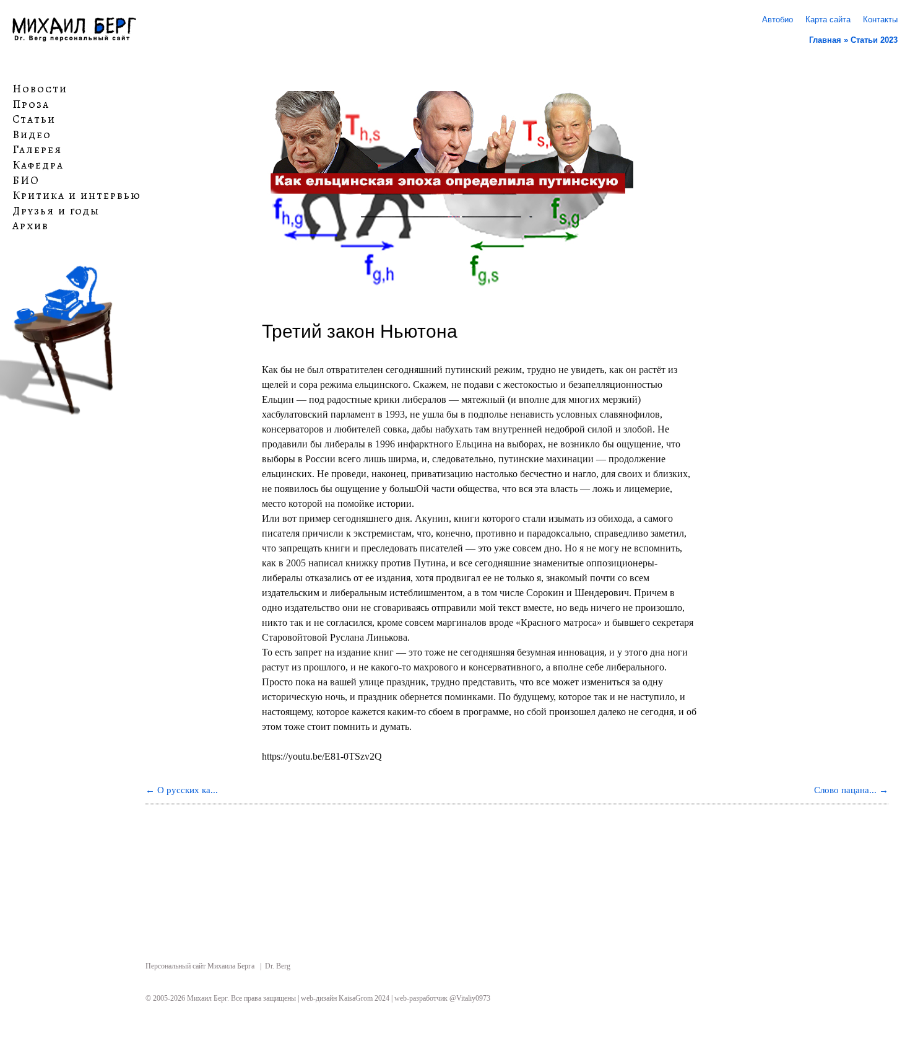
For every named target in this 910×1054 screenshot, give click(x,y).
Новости (39, 89)
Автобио (777, 19)
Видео (31, 135)
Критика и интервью (76, 196)
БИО (26, 180)
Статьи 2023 (874, 40)
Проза (31, 104)
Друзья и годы (56, 211)
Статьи (34, 119)
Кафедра (38, 165)
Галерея (37, 150)
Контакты (880, 19)
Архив (30, 226)
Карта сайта (828, 19)
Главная (825, 40)
